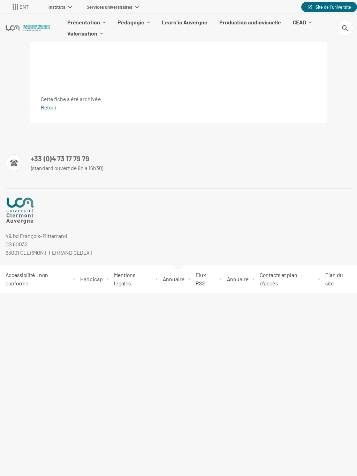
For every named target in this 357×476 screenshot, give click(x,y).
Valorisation (82, 33)
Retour (49, 107)
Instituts (56, 7)
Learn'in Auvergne (184, 22)
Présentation (83, 22)
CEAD (299, 22)
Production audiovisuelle (250, 22)
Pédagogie (130, 22)
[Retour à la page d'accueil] (28, 28)
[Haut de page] (9, 301)
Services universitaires (109, 7)
